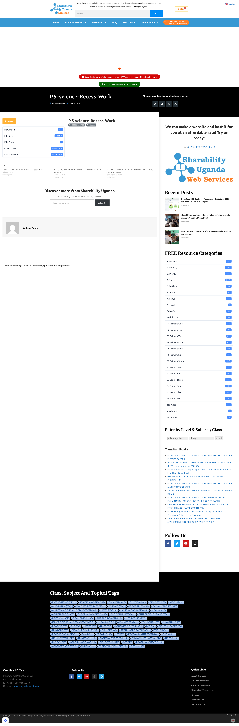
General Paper (170, 626)
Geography (138, 606)
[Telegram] (101, 676)
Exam (86, 634)
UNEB (105, 626)
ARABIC (167, 634)
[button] (155, 104)
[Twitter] (177, 543)
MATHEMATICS (63, 602)
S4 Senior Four (198, 386)
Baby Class (198, 311)
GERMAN (137, 646)
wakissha (150, 622)
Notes (171, 638)
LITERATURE (135, 618)
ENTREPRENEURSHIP (153, 614)
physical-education (146, 638)
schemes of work (128, 626)
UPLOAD (128, 22)
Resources (98, 22)
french (160, 630)
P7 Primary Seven (198, 361)
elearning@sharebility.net (27, 686)
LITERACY (60, 618)
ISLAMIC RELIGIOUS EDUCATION (72, 622)
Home (56, 22)
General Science (83, 642)
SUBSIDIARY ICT (123, 614)
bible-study (109, 642)
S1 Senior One (198, 367)
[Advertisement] (119, 45)
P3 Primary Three (198, 336)
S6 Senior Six (198, 398)
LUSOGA (59, 642)
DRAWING (104, 634)
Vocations (198, 417)
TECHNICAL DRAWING (135, 630)
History (109, 610)
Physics (138, 602)
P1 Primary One (198, 323)
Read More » (185, 205)
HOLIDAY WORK (63, 638)
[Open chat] (5, 720)
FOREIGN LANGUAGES (112, 646)
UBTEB (90, 626)
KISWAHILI (171, 622)
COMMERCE (127, 622)
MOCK (176, 602)
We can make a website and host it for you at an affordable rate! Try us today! (199, 132)
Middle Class (198, 317)
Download (9, 121)
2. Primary (198, 267)
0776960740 (194, 146)
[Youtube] (186, 543)
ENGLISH (117, 602)
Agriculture (63, 614)
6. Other (198, 292)
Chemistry (61, 606)
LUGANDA (106, 622)
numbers (60, 630)
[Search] (156, 13)
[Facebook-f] (168, 543)
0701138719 (208, 146)
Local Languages (149, 642)
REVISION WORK (92, 602)
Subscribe (102, 202)
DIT (150, 626)
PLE (75, 626)
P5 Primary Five (198, 348)
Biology (158, 602)
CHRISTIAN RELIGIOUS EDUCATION (74, 610)
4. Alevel (198, 280)
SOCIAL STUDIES (165, 606)
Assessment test (64, 646)
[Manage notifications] (233, 721)
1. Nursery (198, 261)
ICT (120, 634)
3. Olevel (198, 273)
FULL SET (109, 630)
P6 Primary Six (198, 354)
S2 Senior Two (198, 373)
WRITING (87, 646)
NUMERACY (87, 638)
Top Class (198, 404)
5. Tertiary (198, 286)
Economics (83, 618)
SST (127, 642)
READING (59, 626)
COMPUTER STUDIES (89, 606)
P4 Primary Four (198, 342)
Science (92, 125)
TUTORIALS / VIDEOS (92, 614)
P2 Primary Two (198, 329)
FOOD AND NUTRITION (142, 634)
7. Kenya (198, 298)
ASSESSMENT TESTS (113, 638)
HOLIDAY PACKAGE (134, 610)
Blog (114, 22)
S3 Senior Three (198, 379)
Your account (148, 22)
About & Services (74, 22)
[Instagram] (195, 543)
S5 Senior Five (198, 392)
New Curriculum (85, 630)
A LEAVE (198, 304)
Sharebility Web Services (79, 715)
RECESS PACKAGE (78, 125)
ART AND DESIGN (109, 618)
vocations (198, 411)
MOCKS (159, 610)
